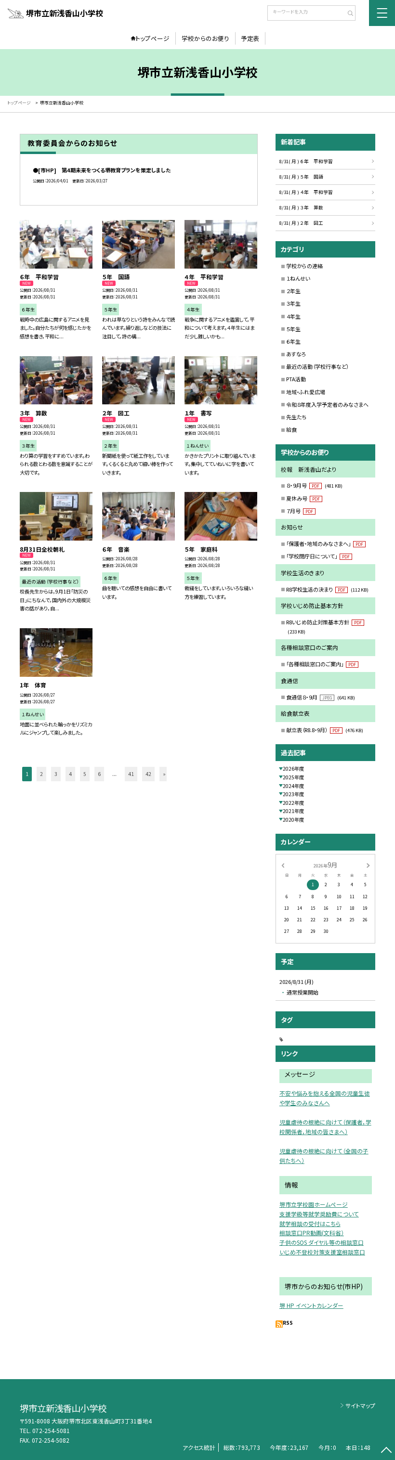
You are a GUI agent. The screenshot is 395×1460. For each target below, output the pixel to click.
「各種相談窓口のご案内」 (321, 664)
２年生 (293, 291)
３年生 (293, 303)
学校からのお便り (205, 38)
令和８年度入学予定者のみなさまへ (327, 404)
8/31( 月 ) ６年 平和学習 (306, 161)
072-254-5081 (51, 1430)
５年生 (293, 329)
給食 (291, 429)
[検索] (347, 14)
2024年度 (293, 785)
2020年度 (293, 819)
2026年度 (293, 768)
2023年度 (293, 794)
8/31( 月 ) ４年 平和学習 (306, 192)
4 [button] (70, 773)
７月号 (299, 511)
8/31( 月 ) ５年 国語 (301, 176)
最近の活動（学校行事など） (317, 366)
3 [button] (55, 773)
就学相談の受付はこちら (310, 1223)
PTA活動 (296, 379)
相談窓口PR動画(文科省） (311, 1232)
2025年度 (293, 777)
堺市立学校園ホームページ (313, 1204)
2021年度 (293, 810)
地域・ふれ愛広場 (305, 392)
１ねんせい (298, 278)
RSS (288, 1322)
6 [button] (99, 773)
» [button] (164, 773)
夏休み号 (303, 498)
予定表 (250, 38)
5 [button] (84, 773)
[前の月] (282, 865)
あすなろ (296, 354)
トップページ (152, 38)
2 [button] (41, 773)
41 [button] (131, 773)
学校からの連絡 (304, 266)
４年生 (293, 316)
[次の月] (368, 865)
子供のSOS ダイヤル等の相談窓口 (321, 1242)
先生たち (296, 417)
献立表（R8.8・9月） (324, 730)
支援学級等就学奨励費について (319, 1214)
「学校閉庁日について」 (318, 556)
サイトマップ (360, 1405)
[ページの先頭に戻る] (386, 1451)
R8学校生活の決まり (327, 589)
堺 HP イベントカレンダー (311, 1305)
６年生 (293, 341)
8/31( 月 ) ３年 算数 (301, 207)
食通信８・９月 (320, 697)
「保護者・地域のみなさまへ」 (324, 543)
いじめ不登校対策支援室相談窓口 (322, 1252)
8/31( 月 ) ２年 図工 (301, 223)
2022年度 (293, 802)
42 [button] (148, 773)
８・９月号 (314, 485)
